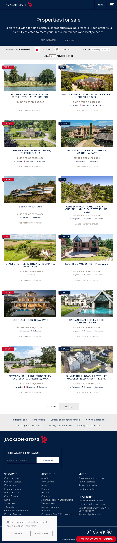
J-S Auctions (10, 507)
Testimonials (48, 503)
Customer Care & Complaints (56, 514)
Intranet (45, 510)
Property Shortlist (87, 485)
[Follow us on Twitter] (95, 532)
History (45, 492)
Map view (65, 49)
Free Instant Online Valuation (96, 539)
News (44, 485)
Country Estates (12, 481)
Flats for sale (38, 420)
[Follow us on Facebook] (89, 532)
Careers (45, 496)
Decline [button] (18, 533)
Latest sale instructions (90, 500)
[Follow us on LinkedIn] (109, 532)
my (100, 5)
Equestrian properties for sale (65, 420)
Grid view (45, 49)
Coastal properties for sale (29, 425)
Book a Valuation (13, 514)
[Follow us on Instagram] (102, 532)
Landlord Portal (86, 489)
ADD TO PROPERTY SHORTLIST (30, 111)
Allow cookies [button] (41, 533)
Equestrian (10, 485)
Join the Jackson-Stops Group (57, 499)
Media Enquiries (49, 507)
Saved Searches (86, 481)
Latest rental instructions (91, 504)
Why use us (47, 481)
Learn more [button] (30, 526)
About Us (46, 478)
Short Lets (9, 503)
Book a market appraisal (91, 478)
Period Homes (11, 492)
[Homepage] (58, 439)
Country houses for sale (59, 425)
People (45, 489)
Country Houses (12, 478)
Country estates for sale (89, 425)
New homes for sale (96, 420)
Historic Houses (12, 489)
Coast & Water (11, 496)
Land (7, 499)
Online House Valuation (16, 510)
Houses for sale (19, 420)
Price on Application (89, 514)
